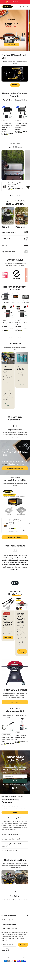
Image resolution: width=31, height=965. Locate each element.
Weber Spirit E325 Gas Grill (8, 324)
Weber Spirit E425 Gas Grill (21, 324)
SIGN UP (14, 781)
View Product (15, 702)
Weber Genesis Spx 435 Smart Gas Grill (14, 183)
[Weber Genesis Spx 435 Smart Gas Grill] (4, 186)
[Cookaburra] (7, 6)
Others (18, 732)
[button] (8, 49)
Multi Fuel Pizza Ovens (16, 464)
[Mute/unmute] (21, 177)
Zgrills (4, 120)
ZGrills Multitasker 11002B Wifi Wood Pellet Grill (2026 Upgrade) (7, 126)
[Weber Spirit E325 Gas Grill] (8, 311)
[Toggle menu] (27, 6)
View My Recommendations (15, 468)
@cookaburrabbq (23, 865)
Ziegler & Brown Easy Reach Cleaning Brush (8, 738)
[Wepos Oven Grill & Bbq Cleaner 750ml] (21, 724)
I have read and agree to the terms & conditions (16, 784)
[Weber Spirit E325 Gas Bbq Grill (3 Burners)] (8, 216)
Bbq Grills (6, 227)
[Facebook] (13, 788)
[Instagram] (17, 788)
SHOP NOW (15, 85)
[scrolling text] (15, 275)
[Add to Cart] (12, 116)
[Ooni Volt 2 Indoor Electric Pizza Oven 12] (5, 525)
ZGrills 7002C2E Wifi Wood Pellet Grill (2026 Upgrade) (21, 125)
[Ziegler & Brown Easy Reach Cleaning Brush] (8, 725)
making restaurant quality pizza (13, 461)
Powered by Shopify (20, 957)
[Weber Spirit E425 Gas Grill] (21, 311)
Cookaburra (12, 957)
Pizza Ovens (21, 227)
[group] (14, 525)
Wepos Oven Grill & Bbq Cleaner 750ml (20, 736)
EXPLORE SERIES (21, 46)
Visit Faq (14, 812)
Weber (4, 320)
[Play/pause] (13, 165)
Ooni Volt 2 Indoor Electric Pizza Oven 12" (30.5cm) (15, 521)
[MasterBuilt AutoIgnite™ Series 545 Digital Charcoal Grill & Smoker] (28, 187)
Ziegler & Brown (6, 734)
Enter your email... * (8, 944)
